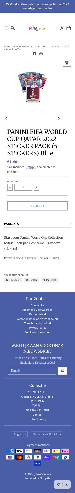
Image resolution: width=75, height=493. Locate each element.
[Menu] (6, 28)
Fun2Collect (43, 474)
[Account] (62, 28)
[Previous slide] (7, 118)
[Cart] (68, 28)
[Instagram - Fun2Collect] (41, 53)
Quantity (12, 181)
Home (7, 46)
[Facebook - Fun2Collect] (34, 53)
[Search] (12, 28)
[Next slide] (58, 118)
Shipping (32, 167)
